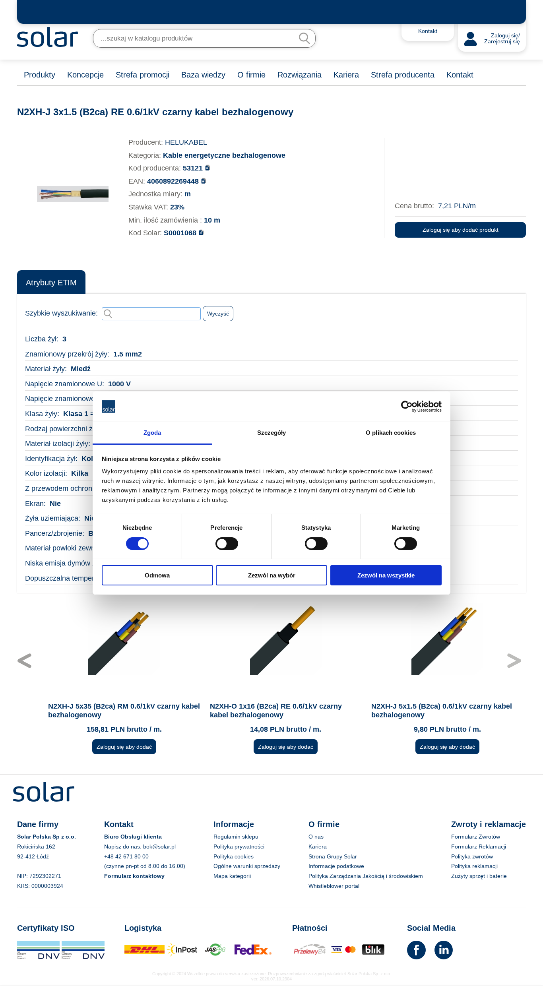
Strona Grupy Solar (332, 856)
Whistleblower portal (333, 886)
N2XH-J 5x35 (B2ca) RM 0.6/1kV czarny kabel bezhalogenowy (110, 710)
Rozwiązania (299, 74)
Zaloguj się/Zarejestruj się (502, 39)
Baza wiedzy (203, 74)
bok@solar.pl (159, 846)
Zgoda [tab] (152, 432)
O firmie (251, 74)
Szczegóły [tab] (271, 432)
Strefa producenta (402, 74)
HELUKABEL (186, 142)
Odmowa (157, 575)
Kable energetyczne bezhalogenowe (224, 155)
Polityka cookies (233, 856)
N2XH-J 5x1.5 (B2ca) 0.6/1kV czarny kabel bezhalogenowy (427, 710)
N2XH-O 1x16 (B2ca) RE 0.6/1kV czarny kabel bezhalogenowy (262, 710)
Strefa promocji (142, 74)
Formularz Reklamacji (478, 846)
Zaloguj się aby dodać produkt (460, 230)
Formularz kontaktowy (134, 876)
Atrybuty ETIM (51, 282)
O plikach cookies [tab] (391, 432)
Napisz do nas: (123, 846)
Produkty (39, 74)
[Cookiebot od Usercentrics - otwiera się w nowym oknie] (407, 407)
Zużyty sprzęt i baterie (479, 876)
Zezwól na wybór (271, 575)
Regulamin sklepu (235, 836)
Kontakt (459, 74)
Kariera (346, 74)
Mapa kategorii (232, 876)
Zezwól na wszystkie (386, 575)
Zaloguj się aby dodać (110, 747)
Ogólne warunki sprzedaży (246, 866)
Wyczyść (218, 313)
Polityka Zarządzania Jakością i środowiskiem (365, 876)
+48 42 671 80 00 (126, 856)
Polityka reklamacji (474, 866)
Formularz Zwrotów (475, 836)
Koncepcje (85, 74)
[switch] (226, 543)
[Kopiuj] (208, 167)
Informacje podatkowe (336, 866)
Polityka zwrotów (472, 856)
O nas (316, 836)
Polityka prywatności (238, 846)
